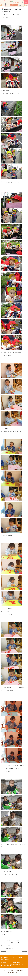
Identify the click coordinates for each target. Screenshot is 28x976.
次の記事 (24, 951)
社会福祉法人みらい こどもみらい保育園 (10, 962)
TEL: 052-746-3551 (6, 965)
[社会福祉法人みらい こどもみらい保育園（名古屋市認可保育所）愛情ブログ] (14, 3)
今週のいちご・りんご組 (12, 9)
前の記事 (3, 951)
